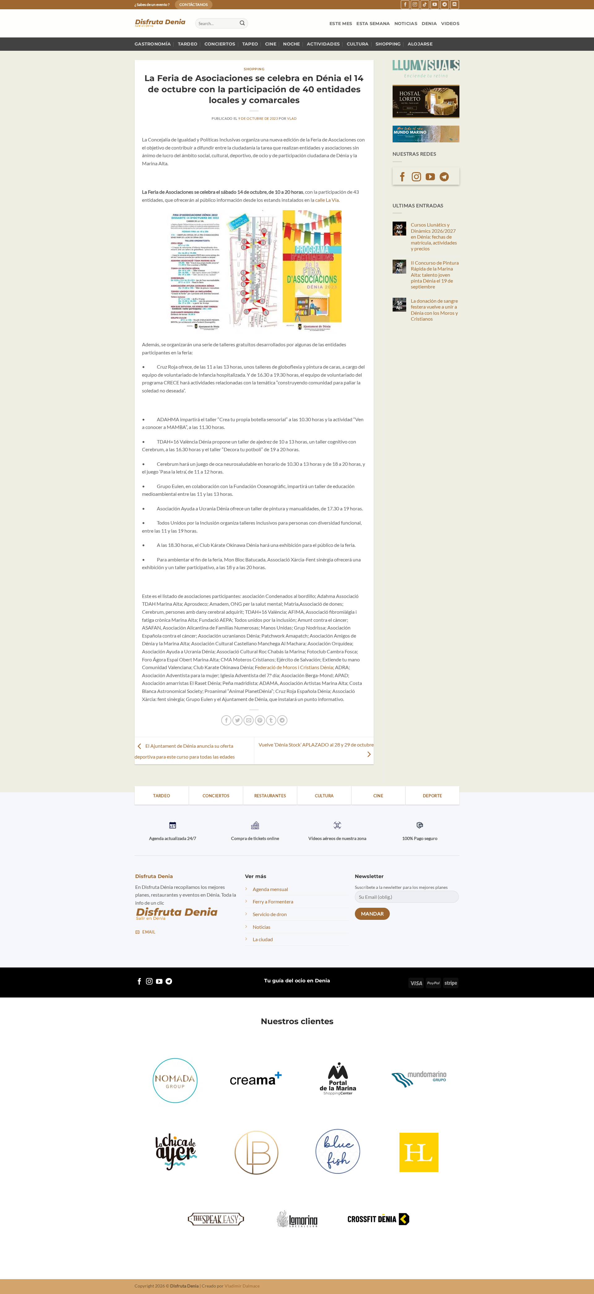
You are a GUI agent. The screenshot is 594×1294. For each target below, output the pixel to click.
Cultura (358, 44)
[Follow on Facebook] (405, 4)
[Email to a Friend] (248, 720)
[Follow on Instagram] (415, 4)
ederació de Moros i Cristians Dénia (295, 667)
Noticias (405, 23)
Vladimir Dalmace (242, 1285)
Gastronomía (153, 44)
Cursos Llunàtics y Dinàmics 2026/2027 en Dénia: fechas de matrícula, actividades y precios (434, 236)
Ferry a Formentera (273, 901)
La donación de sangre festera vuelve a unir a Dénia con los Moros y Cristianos (434, 310)
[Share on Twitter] (237, 720)
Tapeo (250, 44)
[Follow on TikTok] (424, 4)
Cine (270, 44)
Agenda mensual (270, 889)
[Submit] (242, 23)
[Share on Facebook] (226, 720)
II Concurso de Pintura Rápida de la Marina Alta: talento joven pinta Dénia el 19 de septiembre (435, 274)
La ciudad (263, 939)
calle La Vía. (327, 200)
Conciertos (219, 44)
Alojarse (420, 44)
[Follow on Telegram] (444, 4)
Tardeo (188, 44)
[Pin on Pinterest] (260, 720)
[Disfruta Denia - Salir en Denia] (160, 23)
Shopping (388, 44)
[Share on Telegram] (282, 720)
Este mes (340, 23)
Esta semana (373, 23)
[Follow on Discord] (454, 4)
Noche (291, 44)
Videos (450, 23)
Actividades (323, 44)
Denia (429, 23)
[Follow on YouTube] (434, 4)
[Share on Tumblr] (271, 720)
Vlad (291, 118)
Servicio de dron (270, 914)
